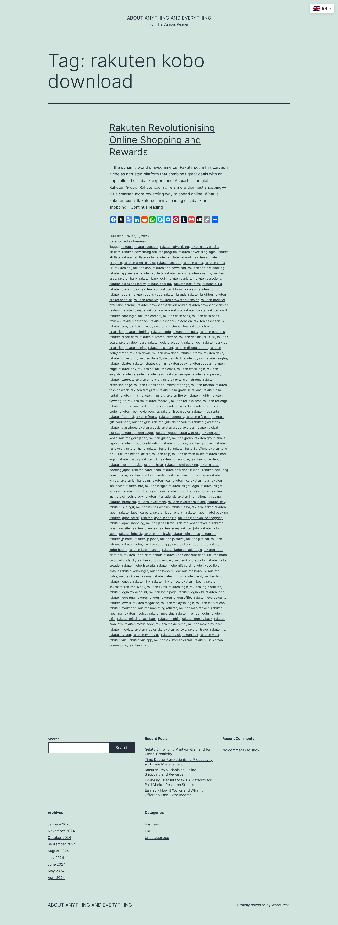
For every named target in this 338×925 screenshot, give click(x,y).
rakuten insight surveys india (143, 491)
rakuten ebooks (200, 363)
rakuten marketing (122, 608)
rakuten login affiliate (205, 587)
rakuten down (140, 353)
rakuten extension (148, 379)
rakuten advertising (174, 247)
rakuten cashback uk (209, 321)
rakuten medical (135, 613)
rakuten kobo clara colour (143, 555)
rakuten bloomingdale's (178, 289)
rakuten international (160, 496)
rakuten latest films (167, 576)
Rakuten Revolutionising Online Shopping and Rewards (162, 140)
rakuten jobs (190, 528)
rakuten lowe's (120, 603)
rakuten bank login (153, 278)
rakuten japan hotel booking (207, 512)
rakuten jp (208, 534)
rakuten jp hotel (121, 539)
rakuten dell (192, 342)
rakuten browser (146, 300)
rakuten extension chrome (182, 379)
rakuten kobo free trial (139, 565)
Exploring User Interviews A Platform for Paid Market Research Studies (178, 782)
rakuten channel (140, 326)
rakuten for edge (215, 401)
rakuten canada (133, 310)
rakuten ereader (133, 374)
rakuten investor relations (187, 502)
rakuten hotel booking (181, 465)
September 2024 (62, 844)
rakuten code (161, 332)
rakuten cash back (176, 316)
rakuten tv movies (146, 635)
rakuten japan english (168, 512)
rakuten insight (156, 486)
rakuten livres (157, 587)
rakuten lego (213, 576)
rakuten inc (180, 480)
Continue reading (147, 207)
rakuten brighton (200, 294)
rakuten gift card (198, 417)
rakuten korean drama (135, 576)
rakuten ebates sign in (149, 363)
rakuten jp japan (146, 539)
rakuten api (123, 268)
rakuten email (165, 369)
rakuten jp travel (172, 539)
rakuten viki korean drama (173, 640)
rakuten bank (127, 278)
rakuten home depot (206, 459)
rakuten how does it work (181, 470)
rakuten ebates (120, 363)
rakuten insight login (184, 486)
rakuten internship (122, 502)
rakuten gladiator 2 (206, 422)
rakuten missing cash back (136, 619)
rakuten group (182, 438)
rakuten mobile (169, 619)
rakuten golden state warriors (178, 433)
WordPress (280, 905)
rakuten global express (178, 427)
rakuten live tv (134, 587)
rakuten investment (152, 502)
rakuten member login (192, 613)
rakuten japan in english (158, 518)
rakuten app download (169, 268)
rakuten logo (215, 592)
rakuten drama (191, 353)
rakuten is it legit (121, 507)
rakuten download (165, 353)
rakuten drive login (123, 358)
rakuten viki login (141, 645)
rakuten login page (163, 592)
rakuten (127, 247)
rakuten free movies (176, 411)
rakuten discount (160, 348)
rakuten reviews (174, 629)
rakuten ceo (118, 326)
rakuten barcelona (207, 278)
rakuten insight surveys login (187, 491)
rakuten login (178, 587)
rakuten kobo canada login (182, 550)
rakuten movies (120, 629)
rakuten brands (175, 294)
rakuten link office (165, 581)
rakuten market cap (210, 603)
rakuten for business (186, 401)
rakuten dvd (172, 358)
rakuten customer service (158, 337)
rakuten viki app (140, 640)
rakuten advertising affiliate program (149, 252)
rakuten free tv (146, 417)
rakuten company (185, 332)
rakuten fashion (202, 385)
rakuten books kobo (147, 294)
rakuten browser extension (179, 300)
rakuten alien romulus (140, 263)
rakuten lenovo (120, 581)
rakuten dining (136, 348)
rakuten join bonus (186, 534)
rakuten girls (141, 422)
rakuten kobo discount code (184, 555)
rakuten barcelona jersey (127, 284)
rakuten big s (212, 284)
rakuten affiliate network (174, 257)
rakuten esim (156, 374)
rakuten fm (136, 401)
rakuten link (141, 581)
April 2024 (56, 878)
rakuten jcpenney (144, 528)
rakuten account (146, 247)
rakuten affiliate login (138, 257)
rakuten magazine (146, 603)
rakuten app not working (206, 268)
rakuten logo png (122, 597)
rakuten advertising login (197, 252)
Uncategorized (157, 837)
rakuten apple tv (151, 273)
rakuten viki (118, 640)
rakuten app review (123, 273)
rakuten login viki (191, 592)
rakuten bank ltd (180, 278)
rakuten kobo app (157, 544)
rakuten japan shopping (126, 523)
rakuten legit (192, 576)
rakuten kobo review (165, 571)
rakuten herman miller (188, 454)
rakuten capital (195, 310)
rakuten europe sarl (205, 374)
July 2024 (56, 858)
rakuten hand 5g (159, 448)
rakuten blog (150, 289)
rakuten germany (171, 417)
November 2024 (61, 831)
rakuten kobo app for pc (190, 544)
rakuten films (129, 395)
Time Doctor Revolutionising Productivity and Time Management (179, 761)
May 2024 (56, 871)
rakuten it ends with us (153, 507)
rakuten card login (122, 316)
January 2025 (59, 824)
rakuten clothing (137, 332)
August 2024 (58, 851)
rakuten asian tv (199, 273)
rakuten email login (191, 369)
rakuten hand (135, 448)
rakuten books (120, 294)
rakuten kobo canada (144, 550)
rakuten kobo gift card (174, 565)
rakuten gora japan (133, 438)
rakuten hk (150, 459)
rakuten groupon (174, 443)
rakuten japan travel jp (193, 523)
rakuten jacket (202, 507)
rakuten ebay (177, 363)
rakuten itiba (180, 507)
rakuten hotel (154, 465)
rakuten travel (198, 629)
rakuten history (129, 459)
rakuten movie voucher (205, 624)
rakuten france (153, 406)
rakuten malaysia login (177, 603)
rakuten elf (145, 369)
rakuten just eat (197, 539)
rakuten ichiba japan (135, 480)
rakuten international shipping (199, 496)
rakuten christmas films (171, 326)
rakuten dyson (193, 358)
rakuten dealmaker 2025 (197, 337)
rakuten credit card (123, 337)
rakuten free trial (121, 417)
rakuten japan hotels (124, 518)
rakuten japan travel (160, 523)
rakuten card (217, 310)
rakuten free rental (206, 411)
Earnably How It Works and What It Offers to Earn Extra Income (174, 792)
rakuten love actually (209, 597)
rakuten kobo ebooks (190, 560)
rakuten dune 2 (150, 358)
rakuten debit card (132, 342)
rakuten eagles (216, 358)
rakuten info (134, 486)
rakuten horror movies (125, 465)
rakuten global (148, 427)
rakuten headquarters (134, 454)
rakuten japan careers (135, 512)
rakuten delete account (165, 342)
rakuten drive (213, 353)
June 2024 (57, 864)
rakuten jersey (169, 528)
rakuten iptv (216, 502)
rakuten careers (149, 316)
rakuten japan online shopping (200, 518)
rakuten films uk (152, 395)
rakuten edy (127, 369)
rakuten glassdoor (122, 427)
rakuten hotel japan (146, 470)
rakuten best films (187, 284)
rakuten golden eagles (137, 433)
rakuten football (157, 401)
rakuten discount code (191, 348)
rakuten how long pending (148, 475)
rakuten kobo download (154, 560)
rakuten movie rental (171, 624)
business (139, 241)
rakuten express (121, 379)
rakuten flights (199, 395)
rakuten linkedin (192, 581)
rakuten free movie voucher (139, 411)
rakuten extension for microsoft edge (161, 385)
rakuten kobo (132, 544)
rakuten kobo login (134, 571)
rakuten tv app (120, 635)
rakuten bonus (208, 289)
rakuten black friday (124, 289)
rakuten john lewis (157, 534)
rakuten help (161, 454)
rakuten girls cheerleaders (171, 422)
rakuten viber (209, 635)
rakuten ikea (161, 480)
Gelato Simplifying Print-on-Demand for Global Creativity (178, 751)
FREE (149, 831)
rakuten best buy (159, 284)
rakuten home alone (174, 459)
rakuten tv (217, 629)
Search (54, 739)
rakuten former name (124, 406)
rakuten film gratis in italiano (180, 390)
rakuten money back (197, 619)
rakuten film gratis (144, 390)
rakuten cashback (135, 321)
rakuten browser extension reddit (162, 305)
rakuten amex (193, 263)
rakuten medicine (161, 613)
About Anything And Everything (169, 18)
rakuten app (142, 268)
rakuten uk (190, 635)
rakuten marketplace (194, 608)
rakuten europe (178, 374)
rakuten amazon (169, 263)
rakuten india (199, 480)
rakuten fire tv (176, 395)
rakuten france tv (178, 406)
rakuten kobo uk (194, 571)
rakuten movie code (139, 624)
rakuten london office (176, 597)
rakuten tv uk (171, 635)
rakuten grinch (159, 438)
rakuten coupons (212, 332)
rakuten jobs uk (130, 534)
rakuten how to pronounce (189, 475)
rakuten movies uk (147, 629)
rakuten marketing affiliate (157, 608)
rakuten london (148, 597)
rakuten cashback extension (171, 321)
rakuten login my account (128, 592)
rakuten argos (175, 273)
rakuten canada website (164, 310)
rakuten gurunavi (201, 443)
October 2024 (59, 837)
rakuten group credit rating (140, 443)
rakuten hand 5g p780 (189, 448)
